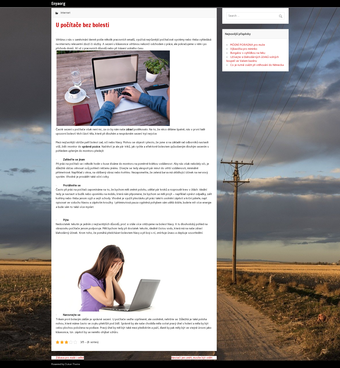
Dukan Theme (72, 364)
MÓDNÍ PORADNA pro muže (247, 44)
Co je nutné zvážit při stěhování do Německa (257, 65)
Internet (65, 12)
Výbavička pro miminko (243, 48)
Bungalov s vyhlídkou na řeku (247, 53)
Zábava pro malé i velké (70, 357)
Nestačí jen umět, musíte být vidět (191, 357)
